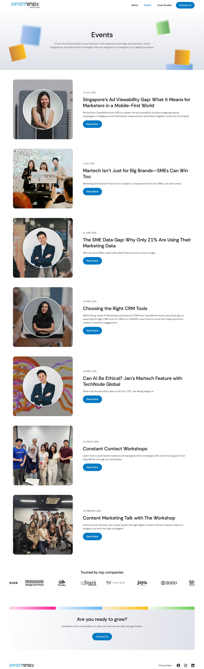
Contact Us (185, 5)
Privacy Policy (165, 665)
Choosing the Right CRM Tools (115, 308)
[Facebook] (178, 665)
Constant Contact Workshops (115, 449)
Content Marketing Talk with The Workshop (129, 518)
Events (147, 5)
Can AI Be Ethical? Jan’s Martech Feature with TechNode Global (132, 381)
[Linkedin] (193, 665)
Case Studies (164, 5)
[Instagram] (185, 665)
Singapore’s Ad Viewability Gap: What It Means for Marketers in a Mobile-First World (136, 102)
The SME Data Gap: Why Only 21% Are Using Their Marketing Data (137, 243)
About (134, 5)
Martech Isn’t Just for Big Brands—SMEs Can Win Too (135, 173)
